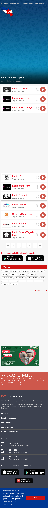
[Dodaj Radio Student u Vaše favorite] (37, 224)
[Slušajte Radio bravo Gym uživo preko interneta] (43, 99)
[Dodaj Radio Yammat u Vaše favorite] (37, 196)
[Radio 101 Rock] (6, 90)
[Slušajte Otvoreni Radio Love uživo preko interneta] (43, 215)
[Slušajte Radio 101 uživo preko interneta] (43, 177)
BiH (18, 3)
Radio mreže (6, 423)
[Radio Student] (6, 225)
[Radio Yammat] (6, 196)
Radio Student (19, 223)
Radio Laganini (19, 204)
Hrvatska (12, 3)
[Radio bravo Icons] (6, 187)
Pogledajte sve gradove (13, 81)
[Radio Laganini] (6, 206)
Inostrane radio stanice (10, 432)
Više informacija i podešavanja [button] (10, 503)
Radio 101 (17, 176)
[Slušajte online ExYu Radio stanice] (7, 11)
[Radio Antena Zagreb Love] (6, 235)
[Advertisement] (24, 45)
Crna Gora (24, 3)
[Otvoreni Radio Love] (6, 215)
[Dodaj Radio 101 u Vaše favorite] (37, 177)
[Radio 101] (6, 177)
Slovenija (42, 3)
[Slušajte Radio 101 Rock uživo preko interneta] (43, 89)
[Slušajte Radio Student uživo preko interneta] (43, 224)
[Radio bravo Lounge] (6, 109)
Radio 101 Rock (20, 88)
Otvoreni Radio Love (22, 214)
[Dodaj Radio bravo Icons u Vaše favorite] (37, 187)
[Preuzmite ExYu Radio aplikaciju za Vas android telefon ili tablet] (14, 258)
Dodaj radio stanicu (11, 386)
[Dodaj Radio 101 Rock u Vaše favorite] (37, 89)
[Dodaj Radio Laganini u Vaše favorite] (37, 205)
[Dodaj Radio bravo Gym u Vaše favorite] (37, 99)
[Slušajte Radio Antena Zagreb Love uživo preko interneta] (43, 235)
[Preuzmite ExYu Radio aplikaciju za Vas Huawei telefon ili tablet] (24, 480)
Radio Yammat (19, 195)
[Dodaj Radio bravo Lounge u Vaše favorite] (37, 108)
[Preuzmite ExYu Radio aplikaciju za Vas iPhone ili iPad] (36, 258)
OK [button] (35, 498)
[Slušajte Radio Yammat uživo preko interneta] (43, 196)
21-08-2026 (13, 443)
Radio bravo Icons (21, 185)
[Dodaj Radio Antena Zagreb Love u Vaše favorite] (37, 234)
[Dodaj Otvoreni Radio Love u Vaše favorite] (37, 215)
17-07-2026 (13, 457)
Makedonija (33, 3)
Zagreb (14, 91)
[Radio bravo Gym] (6, 99)
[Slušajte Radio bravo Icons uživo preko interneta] (43, 187)
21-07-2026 (13, 450)
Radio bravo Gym (20, 98)
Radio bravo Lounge (22, 107)
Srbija (6, 3)
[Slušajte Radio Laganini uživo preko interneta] (43, 206)
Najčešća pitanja (7, 427)
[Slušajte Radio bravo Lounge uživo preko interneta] (43, 108)
